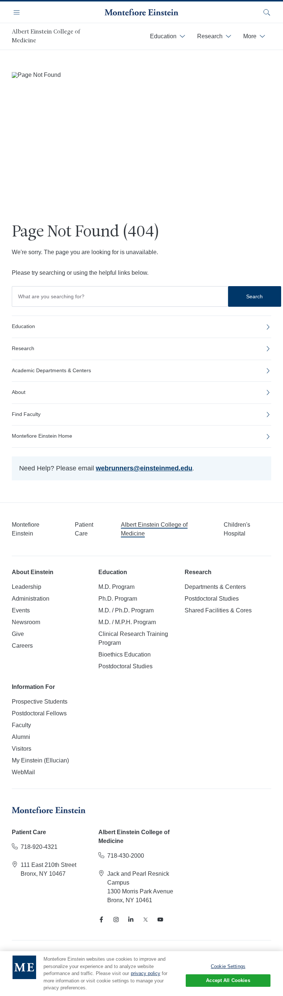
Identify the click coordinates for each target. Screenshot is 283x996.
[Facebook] (101, 919)
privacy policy (145, 973)
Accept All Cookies (228, 980)
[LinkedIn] (131, 919)
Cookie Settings (228, 966)
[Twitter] (146, 919)
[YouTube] (160, 919)
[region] (141, 973)
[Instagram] (116, 919)
